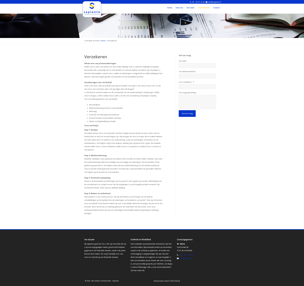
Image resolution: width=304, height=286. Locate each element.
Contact (216, 8)
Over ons (179, 8)
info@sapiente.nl (214, 2)
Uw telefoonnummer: (187, 71)
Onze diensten (204, 8)
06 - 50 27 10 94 (198, 2)
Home (169, 8)
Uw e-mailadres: (186, 82)
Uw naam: (183, 61)
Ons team (190, 8)
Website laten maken (161, 281)
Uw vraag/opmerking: (187, 92)
